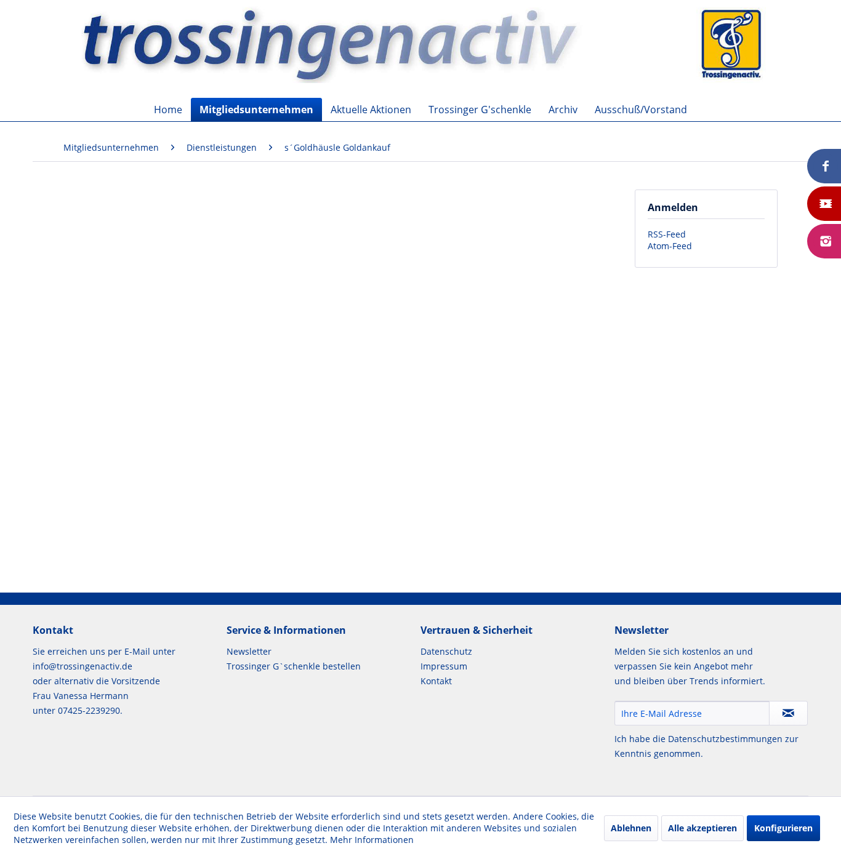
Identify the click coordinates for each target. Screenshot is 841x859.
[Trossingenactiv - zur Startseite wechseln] (424, 44)
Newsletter (249, 651)
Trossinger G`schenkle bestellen (294, 666)
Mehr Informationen (372, 839)
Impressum (443, 666)
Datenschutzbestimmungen (725, 739)
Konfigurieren (783, 828)
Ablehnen (631, 828)
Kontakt (436, 681)
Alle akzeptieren (702, 828)
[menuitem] (168, 109)
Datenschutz (446, 651)
